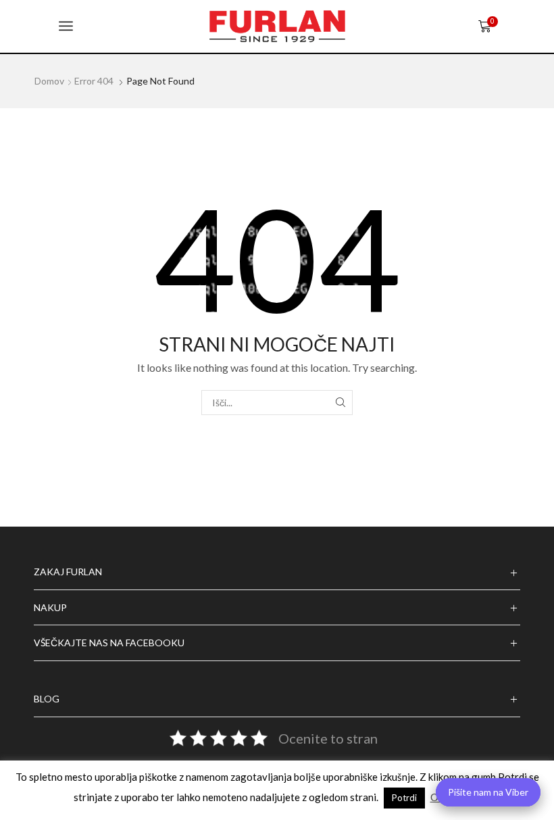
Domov (49, 81)
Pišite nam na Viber (488, 792)
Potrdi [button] (404, 797)
